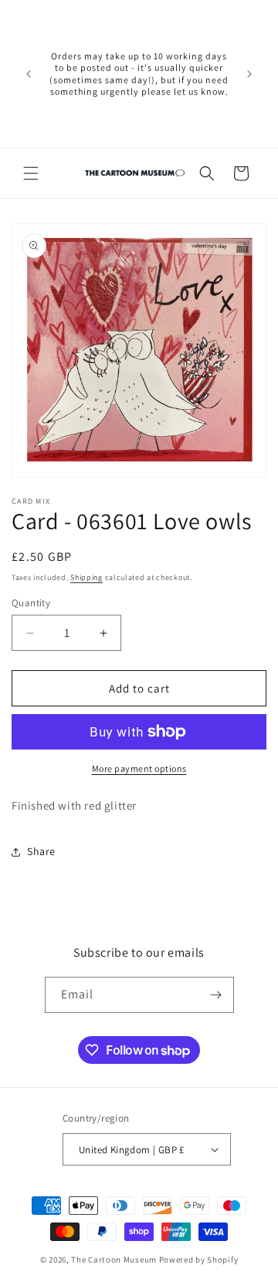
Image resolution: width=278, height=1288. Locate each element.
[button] (31, 173)
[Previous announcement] (29, 74)
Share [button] (41, 851)
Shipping (86, 577)
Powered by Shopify (199, 1259)
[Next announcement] (249, 74)
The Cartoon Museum (114, 1259)
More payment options (139, 768)
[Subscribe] (216, 995)
